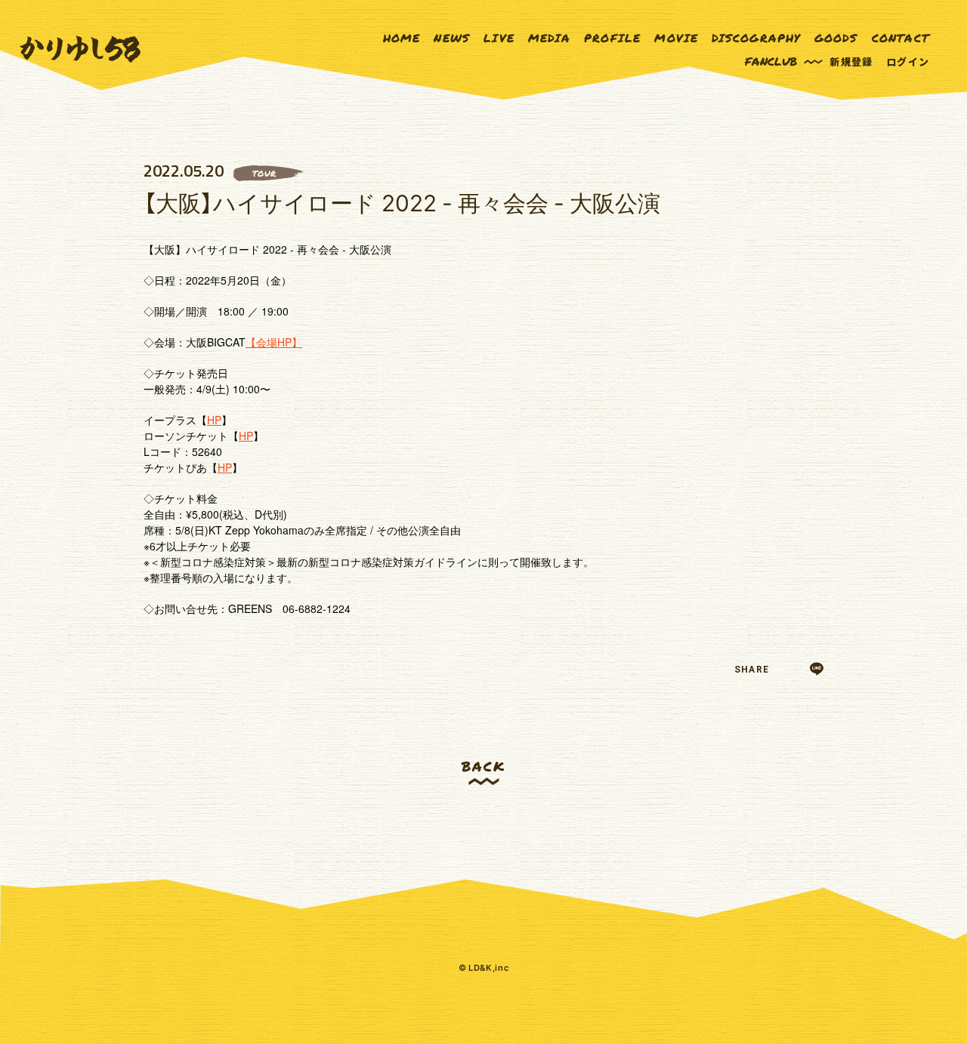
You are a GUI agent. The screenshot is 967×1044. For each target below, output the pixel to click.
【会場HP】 (274, 342)
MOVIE (676, 38)
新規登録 (851, 61)
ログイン (907, 61)
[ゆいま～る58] (80, 49)
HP (214, 419)
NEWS (452, 38)
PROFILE (612, 38)
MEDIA (549, 38)
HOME (402, 38)
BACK (483, 766)
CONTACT (900, 38)
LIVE (499, 38)
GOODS (836, 38)
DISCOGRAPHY (756, 38)
